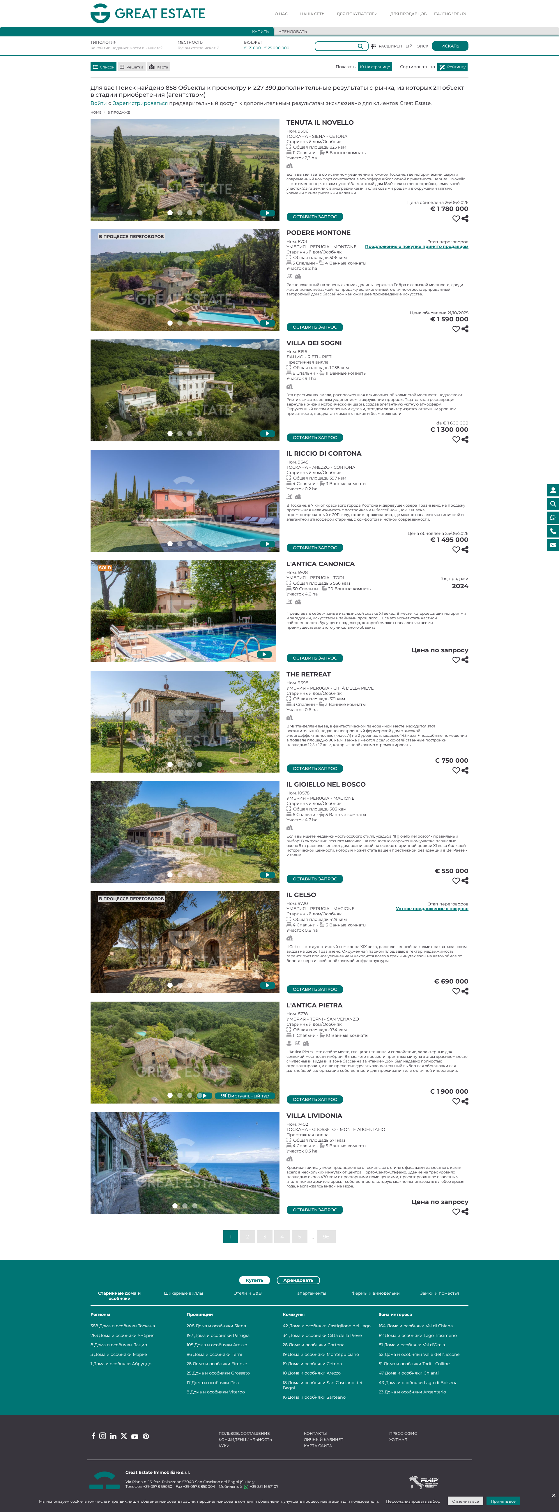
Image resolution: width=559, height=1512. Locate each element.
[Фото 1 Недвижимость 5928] (168, 654)
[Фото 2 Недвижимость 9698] (180, 764)
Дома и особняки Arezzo (220, 1344)
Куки (224, 1445)
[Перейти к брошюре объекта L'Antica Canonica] (183, 611)
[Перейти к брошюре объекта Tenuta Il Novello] (185, 170)
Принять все (503, 1501)
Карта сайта (318, 1445)
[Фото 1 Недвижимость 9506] (170, 212)
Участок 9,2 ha (377, 255)
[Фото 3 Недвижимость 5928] (188, 654)
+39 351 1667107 (264, 1486)
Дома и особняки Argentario (415, 1392)
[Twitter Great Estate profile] (124, 1436)
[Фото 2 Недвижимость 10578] (180, 874)
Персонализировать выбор (413, 1501)
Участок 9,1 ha (377, 365)
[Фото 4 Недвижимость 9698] (199, 764)
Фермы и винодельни (376, 1293)
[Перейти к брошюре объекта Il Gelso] (185, 942)
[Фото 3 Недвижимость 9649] (189, 543)
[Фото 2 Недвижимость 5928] (178, 654)
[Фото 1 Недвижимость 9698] (170, 764)
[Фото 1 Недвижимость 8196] (170, 433)
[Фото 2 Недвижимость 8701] (180, 323)
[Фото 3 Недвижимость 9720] (189, 985)
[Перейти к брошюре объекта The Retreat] (185, 722)
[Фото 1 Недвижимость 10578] (170, 874)
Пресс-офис (403, 1433)
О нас (281, 13)
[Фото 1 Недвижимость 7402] (175, 1205)
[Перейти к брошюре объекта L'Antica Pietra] (185, 1053)
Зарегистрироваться (140, 103)
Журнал (398, 1439)
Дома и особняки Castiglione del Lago (330, 1325)
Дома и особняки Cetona (315, 1363)
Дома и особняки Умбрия (127, 1335)
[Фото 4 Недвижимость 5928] (198, 654)
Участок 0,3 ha (377, 1138)
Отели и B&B (247, 1293)
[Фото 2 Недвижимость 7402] (184, 1205)
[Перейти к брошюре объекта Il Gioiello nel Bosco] (185, 832)
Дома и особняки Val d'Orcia (414, 1344)
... (312, 1236)
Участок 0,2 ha (377, 475)
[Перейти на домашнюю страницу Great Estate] (160, 13)
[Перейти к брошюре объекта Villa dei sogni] (185, 390)
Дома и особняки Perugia (222, 1335)
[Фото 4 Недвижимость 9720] (199, 985)
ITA (437, 13)
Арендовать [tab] (293, 31)
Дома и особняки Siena (221, 1325)
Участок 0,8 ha (377, 917)
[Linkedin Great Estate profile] (113, 1436)
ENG (446, 13)
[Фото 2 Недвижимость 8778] (180, 1095)
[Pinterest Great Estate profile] (146, 1436)
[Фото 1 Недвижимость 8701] (170, 323)
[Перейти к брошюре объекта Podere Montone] (185, 280)
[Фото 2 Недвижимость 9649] (180, 543)
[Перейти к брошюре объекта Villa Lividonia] (185, 1163)
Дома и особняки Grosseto (221, 1373)
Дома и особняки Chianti (412, 1373)
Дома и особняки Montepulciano (323, 1354)
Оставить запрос (315, 216)
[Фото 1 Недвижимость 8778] (170, 1095)
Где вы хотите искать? (198, 47)
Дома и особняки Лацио (120, 1344)
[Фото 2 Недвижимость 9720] (180, 985)
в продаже (118, 112)
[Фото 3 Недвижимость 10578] (189, 874)
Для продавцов (408, 13)
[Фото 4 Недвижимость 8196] (199, 433)
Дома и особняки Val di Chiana (420, 1325)
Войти (99, 103)
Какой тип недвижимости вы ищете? (126, 47)
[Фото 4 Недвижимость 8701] (199, 323)
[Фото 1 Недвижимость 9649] (170, 543)
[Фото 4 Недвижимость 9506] (199, 212)
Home (96, 112)
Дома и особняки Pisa (215, 1382)
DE (456, 13)
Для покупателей (357, 13)
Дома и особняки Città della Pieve (325, 1335)
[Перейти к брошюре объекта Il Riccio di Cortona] (185, 501)
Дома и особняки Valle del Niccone (422, 1354)
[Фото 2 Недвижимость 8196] (180, 433)
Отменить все (465, 1501)
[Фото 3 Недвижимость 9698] (189, 764)
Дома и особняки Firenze (220, 1363)
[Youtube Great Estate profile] (135, 1437)
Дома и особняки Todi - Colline (417, 1363)
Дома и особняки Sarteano (317, 1397)
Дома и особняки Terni (217, 1354)
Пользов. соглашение (244, 1433)
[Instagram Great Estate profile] (102, 1436)
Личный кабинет (323, 1439)
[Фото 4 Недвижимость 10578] (199, 874)
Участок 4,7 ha (377, 806)
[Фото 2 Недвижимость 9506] (180, 212)
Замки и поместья (439, 1293)
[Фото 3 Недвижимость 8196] (189, 433)
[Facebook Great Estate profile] (94, 1436)
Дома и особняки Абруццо (122, 1363)
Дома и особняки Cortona (316, 1344)
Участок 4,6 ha (377, 583)
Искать (450, 46)
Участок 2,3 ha (377, 144)
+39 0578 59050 (157, 1486)
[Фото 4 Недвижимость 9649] (199, 543)
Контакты (315, 1433)
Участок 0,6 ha (377, 696)
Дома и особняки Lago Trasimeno (421, 1335)
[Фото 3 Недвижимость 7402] (194, 1205)
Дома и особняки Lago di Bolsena (421, 1382)
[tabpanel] (279, 1346)
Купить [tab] (260, 31)
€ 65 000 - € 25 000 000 (263, 47)
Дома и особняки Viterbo (217, 1392)
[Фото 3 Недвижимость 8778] (189, 1095)
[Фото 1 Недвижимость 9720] (170, 985)
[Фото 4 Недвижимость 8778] (199, 1095)
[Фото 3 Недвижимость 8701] (189, 323)
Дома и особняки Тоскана (127, 1325)
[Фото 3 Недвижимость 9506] (189, 212)
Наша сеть (312, 13)
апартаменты (311, 1293)
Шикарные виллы (183, 1293)
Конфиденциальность (245, 1439)
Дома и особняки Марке (120, 1354)
